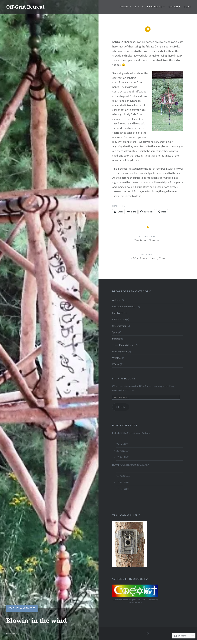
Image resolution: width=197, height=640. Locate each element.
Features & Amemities (21, 608)
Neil (19, 633)
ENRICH (173, 6)
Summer (116, 338)
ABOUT (124, 6)
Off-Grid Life (119, 319)
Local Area (117, 313)
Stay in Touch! (123, 378)
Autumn (116, 300)
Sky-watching (119, 325)
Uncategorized (119, 351)
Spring (115, 332)
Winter (116, 364)
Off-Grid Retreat (25, 7)
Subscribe (121, 407)
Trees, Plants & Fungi (123, 345)
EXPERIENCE (154, 6)
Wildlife (116, 357)
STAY (138, 6)
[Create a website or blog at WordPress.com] (148, 633)
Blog (187, 6)
